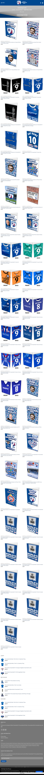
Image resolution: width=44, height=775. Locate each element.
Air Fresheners (3, 743)
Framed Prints (6, 745)
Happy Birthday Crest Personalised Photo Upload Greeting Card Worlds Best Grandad (10, 235)
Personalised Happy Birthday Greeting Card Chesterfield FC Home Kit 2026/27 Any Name (11, 153)
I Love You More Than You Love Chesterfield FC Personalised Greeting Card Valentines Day (33, 455)
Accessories (19, 9)
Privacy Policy (3, 736)
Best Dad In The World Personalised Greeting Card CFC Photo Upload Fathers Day (32, 400)
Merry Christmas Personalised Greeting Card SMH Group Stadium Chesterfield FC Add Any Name (32, 483)
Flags (2, 745)
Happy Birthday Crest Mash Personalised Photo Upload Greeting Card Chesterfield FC (32, 43)
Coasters (33, 743)
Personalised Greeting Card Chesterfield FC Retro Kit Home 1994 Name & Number (11, 345)
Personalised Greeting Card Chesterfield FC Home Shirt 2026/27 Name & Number (32, 98)
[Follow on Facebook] (2, 730)
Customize (25, 772)
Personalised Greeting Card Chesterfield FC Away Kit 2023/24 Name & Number (10, 290)
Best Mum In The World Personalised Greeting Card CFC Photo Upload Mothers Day (10, 428)
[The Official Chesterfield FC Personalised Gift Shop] (22, 3)
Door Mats (40, 743)
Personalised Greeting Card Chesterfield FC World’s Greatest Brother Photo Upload (11, 565)
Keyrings (30, 745)
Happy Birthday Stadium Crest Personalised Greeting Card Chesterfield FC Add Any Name (10, 208)
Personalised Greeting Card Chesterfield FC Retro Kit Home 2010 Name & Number (32, 373)
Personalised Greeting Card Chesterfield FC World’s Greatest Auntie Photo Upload (33, 620)
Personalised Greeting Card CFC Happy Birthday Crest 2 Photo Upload (10, 70)
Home (13, 9)
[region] (22, 771)
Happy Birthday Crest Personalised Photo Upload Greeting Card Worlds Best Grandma (32, 235)
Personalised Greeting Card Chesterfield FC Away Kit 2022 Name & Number (32, 263)
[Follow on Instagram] (4, 730)
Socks (7, 747)
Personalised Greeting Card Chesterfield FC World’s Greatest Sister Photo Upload (33, 565)
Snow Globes (3, 747)
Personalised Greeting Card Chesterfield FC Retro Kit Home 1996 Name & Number (32, 345)
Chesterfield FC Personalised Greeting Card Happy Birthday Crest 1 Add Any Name (11, 43)
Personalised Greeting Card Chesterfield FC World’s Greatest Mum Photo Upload (11, 538)
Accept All (39, 772)
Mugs (38, 745)
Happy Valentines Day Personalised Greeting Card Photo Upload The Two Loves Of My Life (10, 455)
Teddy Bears (14, 747)
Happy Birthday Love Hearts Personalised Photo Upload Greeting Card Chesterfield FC (10, 180)
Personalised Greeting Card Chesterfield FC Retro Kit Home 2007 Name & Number (11, 373)
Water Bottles (19, 747)
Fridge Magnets (11, 745)
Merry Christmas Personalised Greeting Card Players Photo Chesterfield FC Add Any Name (11, 483)
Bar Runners (15, 743)
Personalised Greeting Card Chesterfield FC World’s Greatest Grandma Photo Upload (11, 592)
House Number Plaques (24, 745)
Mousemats (34, 745)
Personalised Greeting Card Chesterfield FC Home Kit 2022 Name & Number (32, 290)
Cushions (36, 743)
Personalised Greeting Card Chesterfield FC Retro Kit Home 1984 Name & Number (32, 318)
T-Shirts (10, 747)
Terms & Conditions (4, 737)
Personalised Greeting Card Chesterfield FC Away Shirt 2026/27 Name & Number (10, 98)
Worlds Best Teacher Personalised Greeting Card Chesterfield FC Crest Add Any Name (33, 510)
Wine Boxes (24, 747)
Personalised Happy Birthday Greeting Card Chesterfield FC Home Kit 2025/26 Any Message (32, 125)
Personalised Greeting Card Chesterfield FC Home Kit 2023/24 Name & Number (10, 318)
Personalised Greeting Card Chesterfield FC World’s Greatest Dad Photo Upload (33, 538)
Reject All (32, 772)
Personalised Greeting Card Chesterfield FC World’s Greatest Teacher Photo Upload (11, 620)
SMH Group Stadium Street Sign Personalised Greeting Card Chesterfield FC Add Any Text (32, 208)
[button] (3, 2)
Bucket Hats (29, 743)
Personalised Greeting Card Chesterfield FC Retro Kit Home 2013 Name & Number (11, 400)
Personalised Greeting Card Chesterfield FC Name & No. (32, 152)
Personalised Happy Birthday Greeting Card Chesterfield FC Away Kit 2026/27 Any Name (11, 125)
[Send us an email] (6, 730)
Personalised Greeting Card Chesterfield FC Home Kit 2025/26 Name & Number (10, 263)
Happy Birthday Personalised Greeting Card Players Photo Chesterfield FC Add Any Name (32, 180)
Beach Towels (24, 743)
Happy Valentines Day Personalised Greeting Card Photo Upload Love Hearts (32, 428)
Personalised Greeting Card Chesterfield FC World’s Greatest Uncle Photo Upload (11, 647)
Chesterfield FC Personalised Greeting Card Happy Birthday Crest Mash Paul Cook (32, 70)
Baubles (19, 743)
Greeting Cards (17, 745)
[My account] (40, 3)
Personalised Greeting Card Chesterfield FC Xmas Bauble (10, 509)
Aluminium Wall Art (10, 743)
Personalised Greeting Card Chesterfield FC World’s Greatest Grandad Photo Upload (33, 592)
